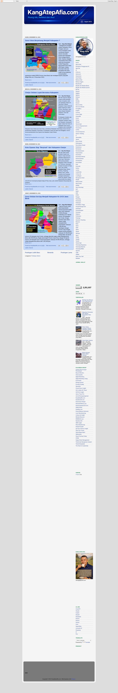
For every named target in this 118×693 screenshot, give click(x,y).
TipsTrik (78, 250)
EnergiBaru (78, 108)
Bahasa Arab (79, 80)
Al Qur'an (78, 72)
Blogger (73, 679)
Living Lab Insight (80, 415)
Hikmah (78, 122)
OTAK (77, 195)
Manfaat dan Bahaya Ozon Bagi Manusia (87, 300)
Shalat (77, 231)
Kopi (77, 164)
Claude (77, 611)
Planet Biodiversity (80, 424)
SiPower (78, 233)
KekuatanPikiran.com (81, 403)
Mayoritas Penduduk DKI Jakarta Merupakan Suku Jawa (87, 314)
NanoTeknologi (79, 187)
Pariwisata (78, 200)
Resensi (78, 222)
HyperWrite (78, 626)
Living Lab (78, 174)
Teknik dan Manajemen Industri (84, 442)
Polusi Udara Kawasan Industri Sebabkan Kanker (86, 328)
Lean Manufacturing (81, 413)
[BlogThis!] (63, 82)
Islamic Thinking (80, 133)
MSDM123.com (80, 419)
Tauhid (77, 241)
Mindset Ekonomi (80, 417)
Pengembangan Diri (81, 206)
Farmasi (78, 112)
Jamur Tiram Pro (80, 394)
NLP (77, 189)
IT (76, 135)
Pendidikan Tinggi (80, 204)
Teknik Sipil (78, 243)
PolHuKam (78, 216)
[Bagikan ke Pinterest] (68, 82)
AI (76, 70)
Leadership (78, 172)
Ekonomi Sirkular (80, 106)
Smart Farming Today (81, 436)
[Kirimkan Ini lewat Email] (62, 82)
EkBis (77, 99)
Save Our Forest (80, 430)
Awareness (78, 76)
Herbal (77, 120)
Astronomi (78, 74)
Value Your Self (79, 256)
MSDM (77, 185)
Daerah (31, 84)
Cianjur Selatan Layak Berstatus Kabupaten (41, 92)
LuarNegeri (78, 175)
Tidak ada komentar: (51, 82)
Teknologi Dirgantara (81, 245)
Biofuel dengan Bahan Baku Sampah (86, 354)
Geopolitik (78, 116)
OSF (77, 193)
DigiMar (78, 93)
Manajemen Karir (80, 177)
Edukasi (78, 97)
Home (77, 62)
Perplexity (78, 630)
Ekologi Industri (79, 382)
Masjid (77, 179)
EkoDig (77, 101)
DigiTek (77, 95)
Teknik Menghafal (80, 444)
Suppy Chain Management (82, 440)
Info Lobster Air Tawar (81, 390)
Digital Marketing (80, 376)
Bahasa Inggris (79, 81)
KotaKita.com (79, 409)
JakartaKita (78, 137)
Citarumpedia (79, 374)
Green (77, 118)
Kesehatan (78, 154)
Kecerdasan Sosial (80, 145)
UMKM (77, 254)
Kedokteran (79, 147)
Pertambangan (79, 210)
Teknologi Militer (80, 248)
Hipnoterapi (79, 124)
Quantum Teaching (80, 220)
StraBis (77, 239)
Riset (77, 223)
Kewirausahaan (80, 158)
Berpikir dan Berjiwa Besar (82, 85)
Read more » (28, 80)
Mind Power (79, 183)
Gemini (77, 622)
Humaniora (78, 127)
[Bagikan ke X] (65, 82)
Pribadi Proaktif (79, 426)
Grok (77, 624)
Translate (87, 642)
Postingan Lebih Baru (32, 252)
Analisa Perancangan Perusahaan (81, 370)
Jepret (77, 139)
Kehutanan (78, 149)
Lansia (77, 170)
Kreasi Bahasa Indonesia (82, 411)
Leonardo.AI (79, 628)
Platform (78, 214)
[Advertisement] (52, 30)
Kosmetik (78, 166)
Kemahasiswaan (80, 150)
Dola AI (77, 618)
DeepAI (77, 614)
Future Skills (79, 114)
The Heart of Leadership (82, 445)
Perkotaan (78, 208)
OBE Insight (79, 422)
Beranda (50, 252)
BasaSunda (79, 83)
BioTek (77, 89)
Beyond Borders (80, 372)
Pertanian (78, 212)
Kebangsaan (79, 143)
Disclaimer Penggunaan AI (82, 66)
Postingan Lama (66, 252)
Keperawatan (79, 152)
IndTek (77, 129)
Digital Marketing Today (82, 378)
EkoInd (77, 103)
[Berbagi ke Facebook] (66, 82)
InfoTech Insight (80, 392)
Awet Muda (78, 78)
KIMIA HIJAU (79, 407)
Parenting (78, 198)
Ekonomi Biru (79, 104)
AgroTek (78, 68)
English (77, 110)
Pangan (78, 197)
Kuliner (77, 168)
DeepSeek (78, 616)
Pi (76, 632)
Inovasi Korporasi (80, 131)
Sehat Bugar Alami (80, 432)
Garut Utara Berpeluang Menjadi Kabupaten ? (42, 40)
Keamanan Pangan (80, 401)
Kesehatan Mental (80, 156)
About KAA (78, 64)
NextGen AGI (79, 421)
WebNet (78, 258)
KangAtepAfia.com (80, 397)
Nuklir (77, 191)
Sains (77, 225)
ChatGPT (78, 609)
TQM (77, 252)
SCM (77, 227)
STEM (77, 237)
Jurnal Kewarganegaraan (82, 396)
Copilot (77, 612)
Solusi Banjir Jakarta (87, 340)
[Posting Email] (59, 82)
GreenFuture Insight (81, 388)
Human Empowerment (81, 126)
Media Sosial (79, 181)
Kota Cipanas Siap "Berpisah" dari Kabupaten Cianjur (45, 147)
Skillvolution (79, 434)
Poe (77, 634)
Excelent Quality (80, 384)
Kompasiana (79, 160)
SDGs (77, 229)
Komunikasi (79, 162)
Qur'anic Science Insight (82, 428)
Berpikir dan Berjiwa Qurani (83, 87)
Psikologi (78, 218)
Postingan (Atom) (35, 255)
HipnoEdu (78, 386)
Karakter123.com (80, 399)
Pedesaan (78, 202)
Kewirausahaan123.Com (82, 405)
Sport (77, 235)
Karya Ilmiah (79, 141)
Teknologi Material (80, 246)
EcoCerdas (78, 380)
